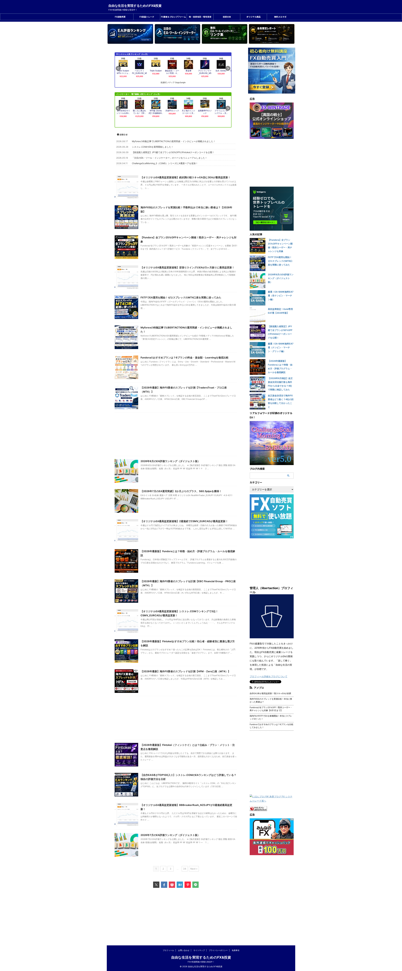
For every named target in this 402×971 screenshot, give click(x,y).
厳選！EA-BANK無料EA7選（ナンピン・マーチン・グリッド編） (280, 347)
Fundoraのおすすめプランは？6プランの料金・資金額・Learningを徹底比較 (184, 357)
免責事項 (235, 950)
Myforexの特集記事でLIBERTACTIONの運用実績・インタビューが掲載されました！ (173, 141)
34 (184, 868)
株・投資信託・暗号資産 (200, 16)
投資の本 (227, 16)
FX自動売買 (120, 16)
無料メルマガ (280, 16)
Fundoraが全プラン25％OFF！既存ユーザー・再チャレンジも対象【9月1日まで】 (271, 709)
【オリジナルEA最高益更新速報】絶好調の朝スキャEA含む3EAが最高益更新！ (186, 177)
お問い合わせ (183, 950)
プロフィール (168, 950)
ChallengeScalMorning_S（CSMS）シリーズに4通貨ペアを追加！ (165, 163)
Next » (193, 868)
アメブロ (259, 687)
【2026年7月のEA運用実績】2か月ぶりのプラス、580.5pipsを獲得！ (181, 491)
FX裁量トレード (146, 16)
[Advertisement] (176, 435)
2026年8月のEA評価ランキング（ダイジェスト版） (170, 461)
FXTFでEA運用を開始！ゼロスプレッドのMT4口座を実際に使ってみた (181, 297)
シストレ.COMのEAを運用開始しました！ (152, 146)
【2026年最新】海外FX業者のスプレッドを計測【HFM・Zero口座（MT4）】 (185, 671)
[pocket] (172, 885)
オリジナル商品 (253, 16)
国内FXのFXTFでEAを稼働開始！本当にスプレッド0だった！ (271, 717)
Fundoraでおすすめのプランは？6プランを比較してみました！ (271, 726)
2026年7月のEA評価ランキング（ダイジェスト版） (170, 835)
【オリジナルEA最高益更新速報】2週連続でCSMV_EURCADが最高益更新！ (184, 521)
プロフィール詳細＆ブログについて (268, 676)
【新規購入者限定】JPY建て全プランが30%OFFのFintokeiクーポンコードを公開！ (173, 152)
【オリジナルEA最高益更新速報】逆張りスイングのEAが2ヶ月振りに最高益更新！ (187, 267)
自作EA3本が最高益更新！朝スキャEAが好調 (270, 693)
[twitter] (156, 885)
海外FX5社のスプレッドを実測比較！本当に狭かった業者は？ (271, 700)
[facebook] (164, 885)
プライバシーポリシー (218, 950)
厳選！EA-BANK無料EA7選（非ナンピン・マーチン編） (280, 295)
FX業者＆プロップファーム (173, 16)
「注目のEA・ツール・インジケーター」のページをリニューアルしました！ (169, 157)
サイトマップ (199, 950)
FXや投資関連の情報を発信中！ (201, 962)
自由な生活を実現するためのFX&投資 (135, 6)
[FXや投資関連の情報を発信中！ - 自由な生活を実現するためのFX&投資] (180, 885)
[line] (195, 885)
